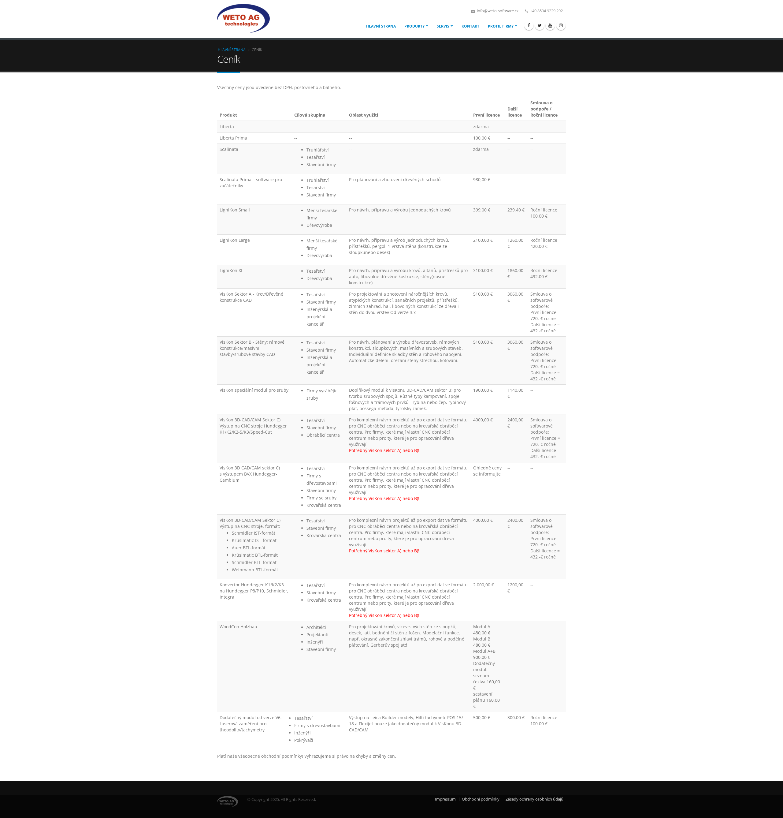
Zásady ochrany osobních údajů (534, 799)
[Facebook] (528, 25)
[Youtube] (550, 25)
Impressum (445, 799)
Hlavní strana (381, 26)
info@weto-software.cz (497, 10)
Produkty (414, 26)
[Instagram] (561, 25)
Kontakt (470, 26)
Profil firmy (501, 26)
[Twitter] (539, 25)
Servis (443, 26)
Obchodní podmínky (480, 799)
